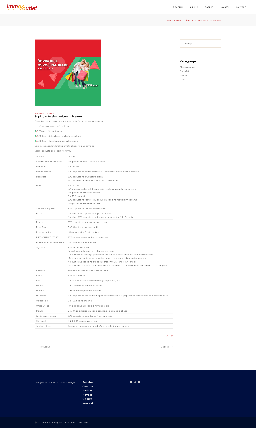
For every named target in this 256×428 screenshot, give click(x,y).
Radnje (87, 390)
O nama (87, 386)
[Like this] (172, 336)
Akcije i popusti (187, 67)
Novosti (178, 20)
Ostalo (183, 79)
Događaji (184, 71)
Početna (87, 382)
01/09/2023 (39, 113)
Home (168, 20)
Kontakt (87, 403)
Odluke (87, 398)
